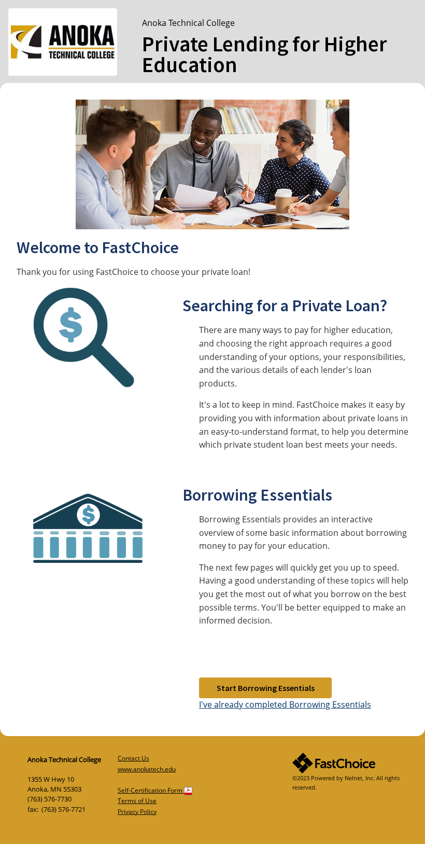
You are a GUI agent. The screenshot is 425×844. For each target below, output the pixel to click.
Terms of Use (137, 801)
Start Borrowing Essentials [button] (266, 688)
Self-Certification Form (151, 790)
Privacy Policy (137, 811)
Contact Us (133, 758)
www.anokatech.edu (147, 769)
